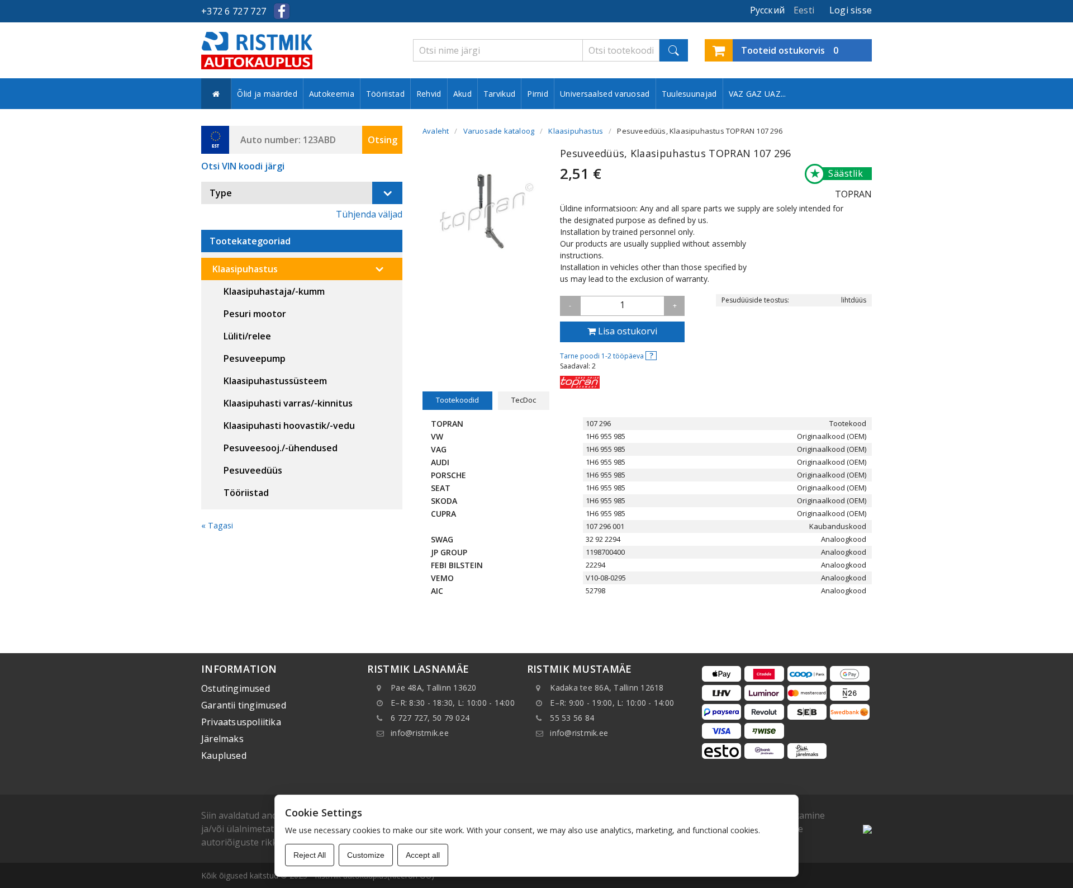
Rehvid (428, 93)
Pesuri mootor (255, 314)
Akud (462, 93)
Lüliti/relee (247, 336)
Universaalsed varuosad (605, 93)
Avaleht (435, 131)
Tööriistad (385, 93)
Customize (365, 855)
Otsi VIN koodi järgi (242, 166)
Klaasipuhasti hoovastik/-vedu (289, 425)
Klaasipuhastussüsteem (275, 381)
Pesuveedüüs (253, 470)
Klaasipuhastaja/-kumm (274, 291)
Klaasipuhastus (245, 269)
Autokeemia (331, 93)
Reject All (309, 855)
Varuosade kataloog (499, 131)
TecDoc (523, 399)
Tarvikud (499, 93)
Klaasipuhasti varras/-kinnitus (288, 403)
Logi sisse (850, 10)
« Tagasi (217, 525)
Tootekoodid (457, 399)
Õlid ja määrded (267, 93)
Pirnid (537, 93)
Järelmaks (222, 739)
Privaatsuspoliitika (241, 722)
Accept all (423, 855)
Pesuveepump (255, 358)
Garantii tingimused (243, 705)
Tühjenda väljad (369, 214)
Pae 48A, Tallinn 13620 (434, 687)
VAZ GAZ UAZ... (757, 93)
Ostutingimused (235, 688)
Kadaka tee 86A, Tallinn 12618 (606, 687)
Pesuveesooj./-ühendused (281, 448)
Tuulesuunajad (689, 93)
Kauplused (223, 755)
